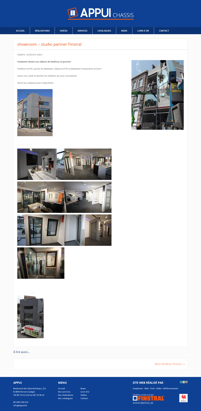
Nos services (64, 391)
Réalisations (42, 30)
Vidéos (63, 30)
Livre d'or (85, 391)
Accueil (20, 30)
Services (82, 30)
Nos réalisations (65, 395)
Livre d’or (143, 30)
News (124, 30)
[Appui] (100, 13)
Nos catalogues (65, 398)
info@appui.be (20, 405)
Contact (164, 30)
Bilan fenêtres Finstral (170, 364)
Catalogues (104, 30)
